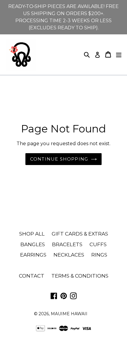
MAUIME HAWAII (69, 313)
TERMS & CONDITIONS (79, 276)
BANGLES (32, 244)
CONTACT (31, 276)
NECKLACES (68, 255)
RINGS (99, 255)
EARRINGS (33, 255)
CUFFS (98, 244)
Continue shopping (59, 159)
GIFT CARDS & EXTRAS (80, 234)
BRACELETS (67, 244)
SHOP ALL (32, 234)
